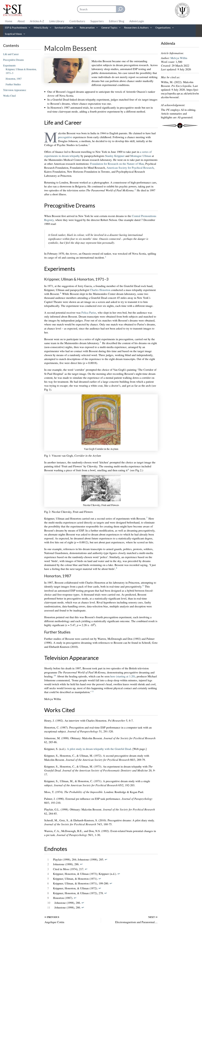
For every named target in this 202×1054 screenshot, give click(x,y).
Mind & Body (41, 27)
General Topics (109, 27)
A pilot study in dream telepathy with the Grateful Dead (99, 749)
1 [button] (89, 144)
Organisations (163, 27)
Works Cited (9, 95)
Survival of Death (64, 27)
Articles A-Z (37, 21)
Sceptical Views (13, 33)
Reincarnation (87, 27)
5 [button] (100, 342)
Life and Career (11, 54)
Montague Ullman (140, 156)
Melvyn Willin (178, 58)
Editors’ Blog (116, 21)
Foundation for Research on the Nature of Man (117, 164)
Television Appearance (14, 90)
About (21, 21)
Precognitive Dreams (13, 59)
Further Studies (13, 84)
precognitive (65, 137)
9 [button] (143, 585)
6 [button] (128, 469)
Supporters (97, 21)
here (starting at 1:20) (122, 676)
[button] (28, 27)
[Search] (120, 9)
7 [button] (146, 517)
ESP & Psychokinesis (16, 27)
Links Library (56, 21)
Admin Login (136, 21)
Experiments (9, 65)
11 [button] (93, 691)
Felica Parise (88, 312)
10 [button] (55, 675)
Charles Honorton (100, 290)
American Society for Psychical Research (130, 167)
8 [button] (116, 568)
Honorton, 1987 (14, 78)
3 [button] (105, 256)
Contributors (77, 21)
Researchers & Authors (136, 27)
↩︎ (106, 859)
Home (8, 21)
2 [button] (135, 189)
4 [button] (60, 293)
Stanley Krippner (115, 156)
